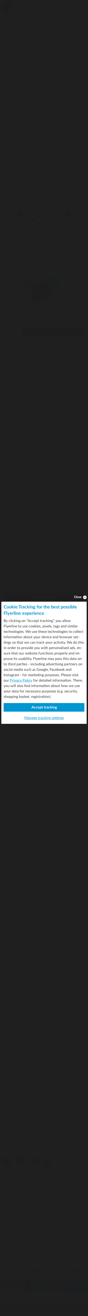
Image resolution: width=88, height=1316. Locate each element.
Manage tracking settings (44, 718)
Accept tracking (44, 707)
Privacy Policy (21, 680)
